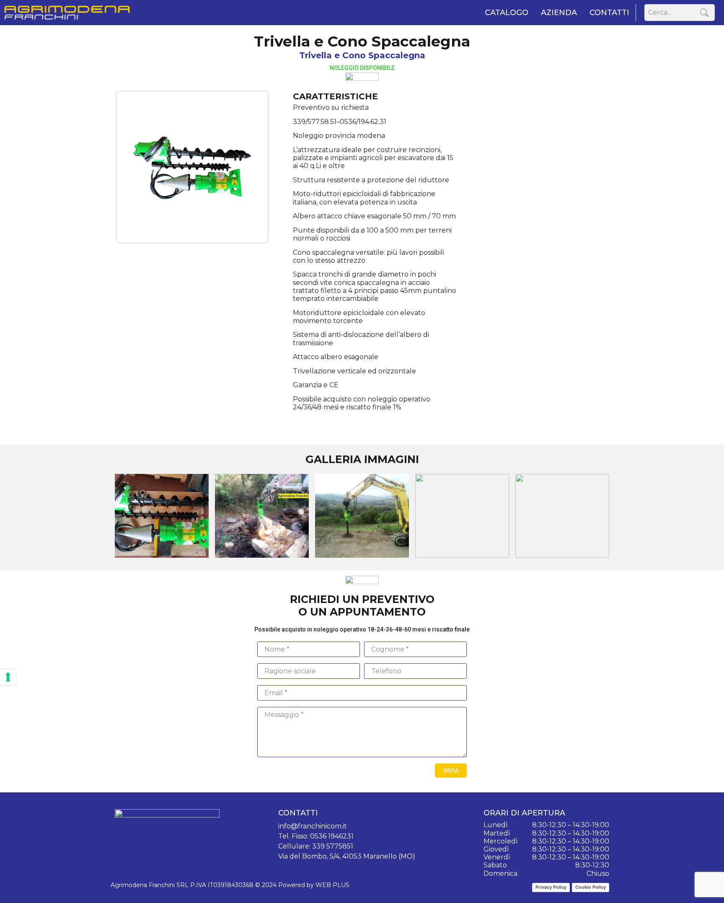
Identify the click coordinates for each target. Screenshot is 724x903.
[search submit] (704, 12)
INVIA (450, 770)
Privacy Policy (550, 887)
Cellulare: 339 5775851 (315, 846)
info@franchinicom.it (312, 826)
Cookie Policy (590, 887)
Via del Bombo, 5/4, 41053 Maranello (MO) (346, 856)
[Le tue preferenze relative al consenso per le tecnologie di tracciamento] (8, 677)
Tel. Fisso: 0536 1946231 (316, 836)
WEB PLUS (332, 885)
